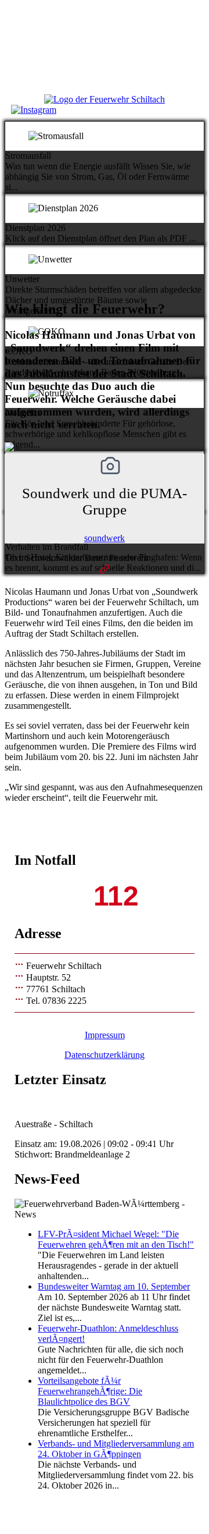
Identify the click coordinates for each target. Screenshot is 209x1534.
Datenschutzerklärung (104, 1055)
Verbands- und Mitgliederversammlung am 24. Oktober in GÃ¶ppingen (116, 1449)
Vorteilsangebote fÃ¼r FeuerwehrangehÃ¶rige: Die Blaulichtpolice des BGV (90, 1391)
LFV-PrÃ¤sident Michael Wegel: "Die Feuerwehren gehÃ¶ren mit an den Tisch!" (116, 1239)
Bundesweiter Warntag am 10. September (114, 1286)
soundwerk (104, 538)
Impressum (105, 1035)
